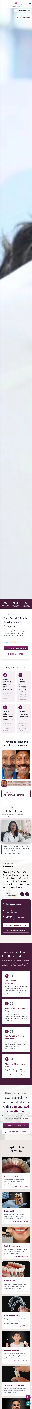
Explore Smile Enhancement (21, 1256)
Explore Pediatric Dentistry (21, 1360)
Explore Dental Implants (22, 1291)
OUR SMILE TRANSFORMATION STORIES (14, 794)
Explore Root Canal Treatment (20, 1221)
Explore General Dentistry (21, 1186)
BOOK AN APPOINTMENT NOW (16, 925)
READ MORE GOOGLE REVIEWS (15, 930)
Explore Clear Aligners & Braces (20, 1326)
